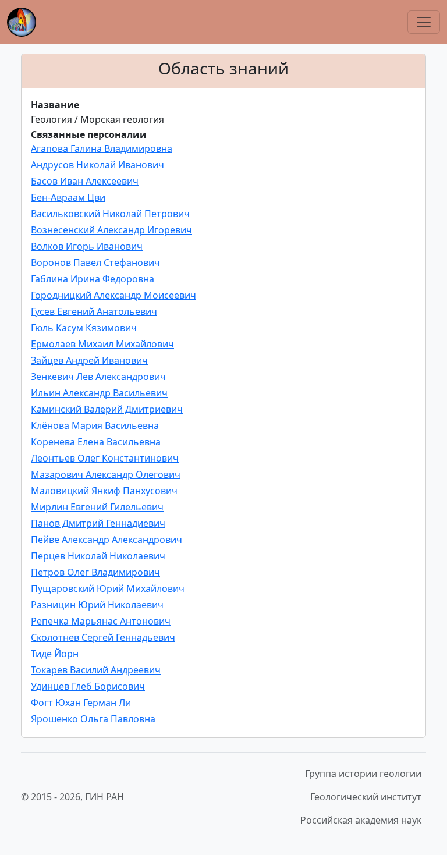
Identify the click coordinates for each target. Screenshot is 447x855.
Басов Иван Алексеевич (85, 181)
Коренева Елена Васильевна (96, 441)
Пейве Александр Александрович (106, 539)
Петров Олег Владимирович (95, 572)
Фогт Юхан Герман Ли (81, 702)
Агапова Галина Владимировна (101, 148)
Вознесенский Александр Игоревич (111, 229)
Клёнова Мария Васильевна (95, 425)
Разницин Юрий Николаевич (97, 604)
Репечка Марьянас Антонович (101, 621)
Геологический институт (365, 796)
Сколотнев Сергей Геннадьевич (103, 637)
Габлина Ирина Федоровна (92, 278)
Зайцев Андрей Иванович (89, 360)
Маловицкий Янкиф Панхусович (104, 490)
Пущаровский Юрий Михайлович (108, 588)
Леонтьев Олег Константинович (105, 458)
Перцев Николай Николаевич (98, 555)
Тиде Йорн (55, 653)
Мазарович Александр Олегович (105, 474)
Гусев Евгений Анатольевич (94, 311)
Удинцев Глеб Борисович (88, 686)
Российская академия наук (360, 820)
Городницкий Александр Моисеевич (113, 295)
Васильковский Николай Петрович (110, 213)
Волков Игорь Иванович (87, 246)
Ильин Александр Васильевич (99, 392)
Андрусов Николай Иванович (97, 164)
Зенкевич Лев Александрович (98, 376)
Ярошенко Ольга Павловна (93, 718)
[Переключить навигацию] (423, 22)
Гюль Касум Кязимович (84, 327)
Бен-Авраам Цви (68, 197)
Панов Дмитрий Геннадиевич (98, 523)
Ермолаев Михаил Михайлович (102, 344)
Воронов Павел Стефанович (95, 262)
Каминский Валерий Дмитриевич (107, 409)
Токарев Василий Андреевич (96, 670)
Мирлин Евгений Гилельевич (97, 507)
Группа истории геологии (363, 773)
